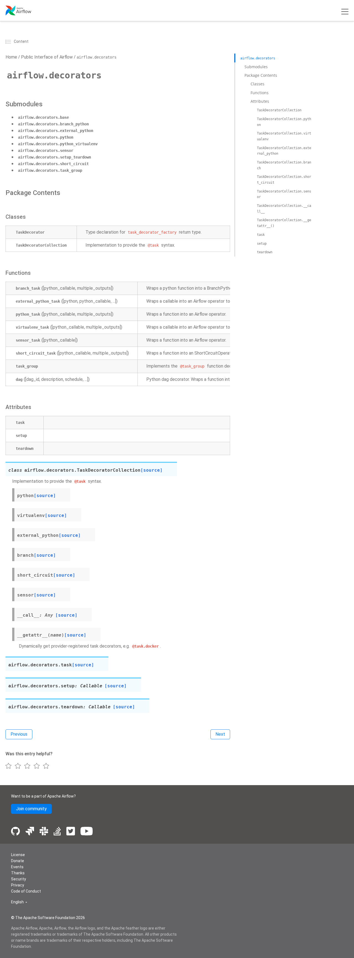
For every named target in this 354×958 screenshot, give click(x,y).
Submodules (256, 66)
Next (220, 734)
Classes (257, 83)
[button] (19, 902)
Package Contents (260, 75)
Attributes (260, 101)
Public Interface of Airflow (46, 57)
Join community (31, 808)
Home (11, 57)
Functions (260, 92)
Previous (19, 734)
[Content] (9, 41)
